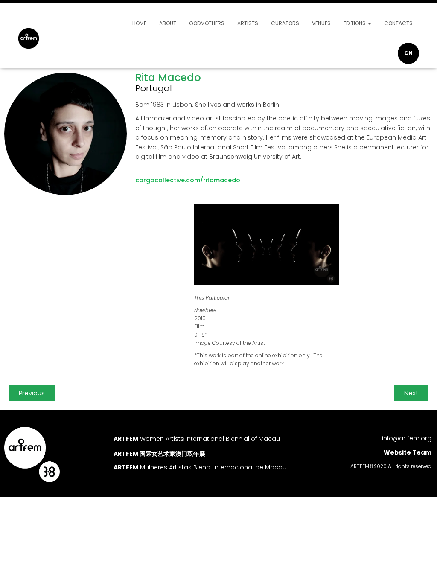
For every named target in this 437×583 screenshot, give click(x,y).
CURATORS (285, 23)
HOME (139, 23)
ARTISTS (247, 23)
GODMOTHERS (206, 23)
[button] (32, 393)
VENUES (321, 23)
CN (408, 53)
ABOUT (167, 23)
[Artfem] (29, 38)
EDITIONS (355, 23)
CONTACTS (398, 23)
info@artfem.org (406, 438)
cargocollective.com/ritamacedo (187, 180)
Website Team (407, 452)
